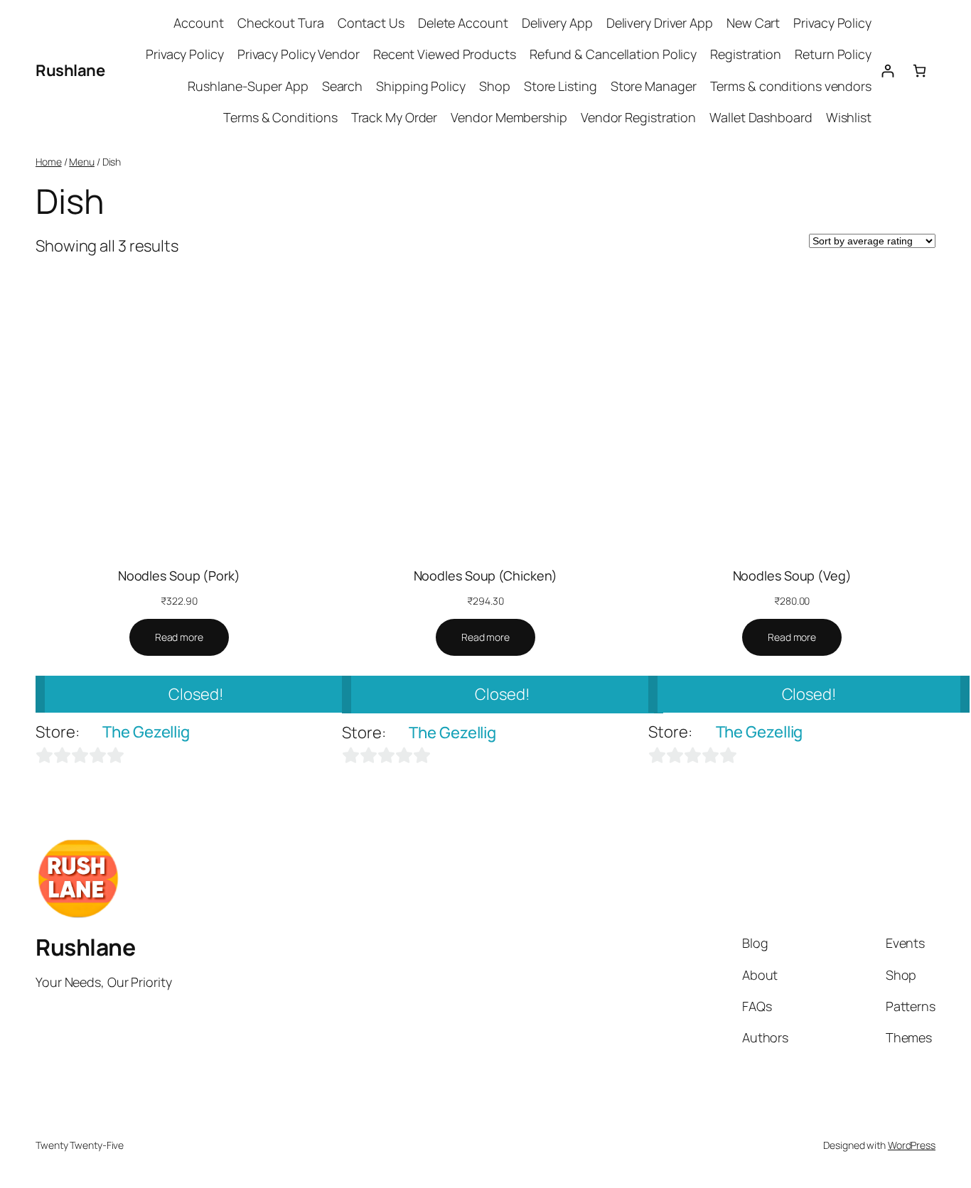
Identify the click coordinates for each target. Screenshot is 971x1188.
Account (198, 22)
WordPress (911, 1145)
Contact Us (371, 22)
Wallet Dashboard (760, 117)
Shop (494, 85)
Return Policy (833, 54)
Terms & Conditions (280, 117)
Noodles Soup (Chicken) (486, 575)
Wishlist (848, 117)
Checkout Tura (280, 22)
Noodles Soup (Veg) (792, 575)
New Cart (753, 22)
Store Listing (560, 85)
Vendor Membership (509, 117)
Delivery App (557, 22)
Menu (82, 161)
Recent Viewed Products (444, 54)
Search (342, 85)
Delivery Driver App (659, 22)
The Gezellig (146, 731)
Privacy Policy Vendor (298, 54)
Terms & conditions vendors (790, 85)
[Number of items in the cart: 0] (919, 71)
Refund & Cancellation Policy (613, 54)
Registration (745, 54)
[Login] (887, 71)
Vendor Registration (638, 117)
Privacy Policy (832, 22)
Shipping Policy (421, 85)
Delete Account (463, 22)
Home (49, 161)
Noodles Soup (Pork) (179, 575)
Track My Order (394, 117)
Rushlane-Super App (248, 85)
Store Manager (654, 85)
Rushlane (70, 70)
